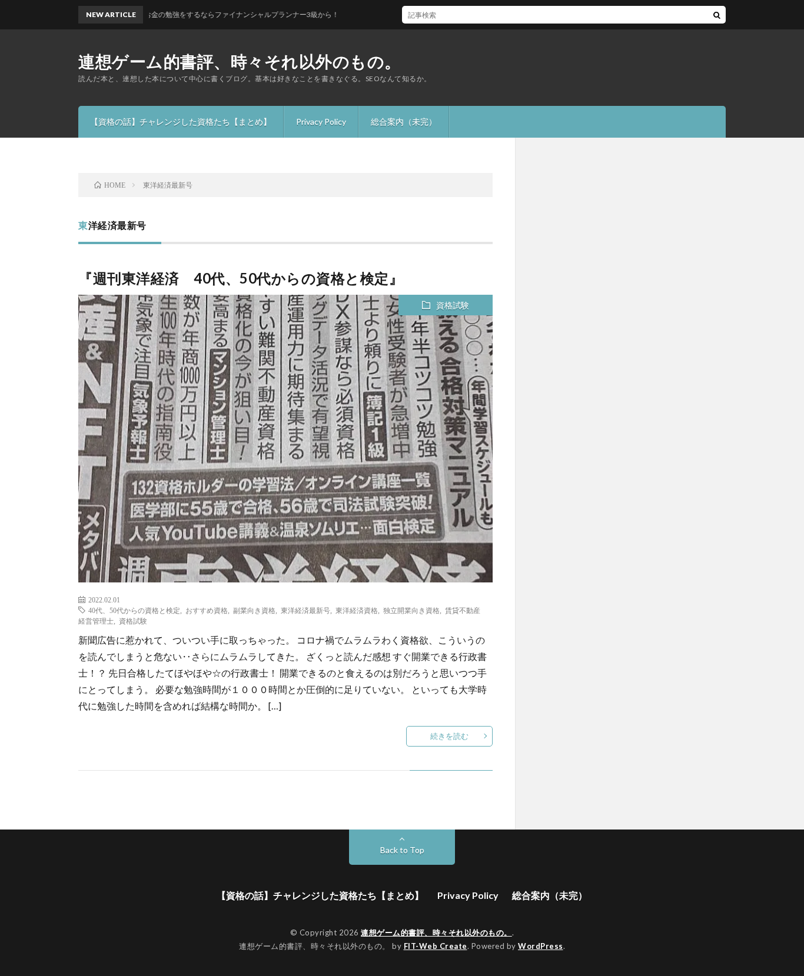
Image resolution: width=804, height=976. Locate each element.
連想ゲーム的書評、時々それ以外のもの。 (239, 61)
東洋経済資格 (356, 610)
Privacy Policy (321, 121)
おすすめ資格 (206, 610)
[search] (717, 15)
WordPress (540, 946)
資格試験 (452, 305)
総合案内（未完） (404, 121)
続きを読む (449, 736)
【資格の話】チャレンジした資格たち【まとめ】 (180, 121)
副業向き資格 (254, 610)
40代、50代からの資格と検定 (134, 610)
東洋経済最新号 (305, 610)
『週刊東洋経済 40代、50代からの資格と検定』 (240, 278)
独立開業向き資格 (411, 610)
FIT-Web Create (435, 946)
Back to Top (402, 850)
